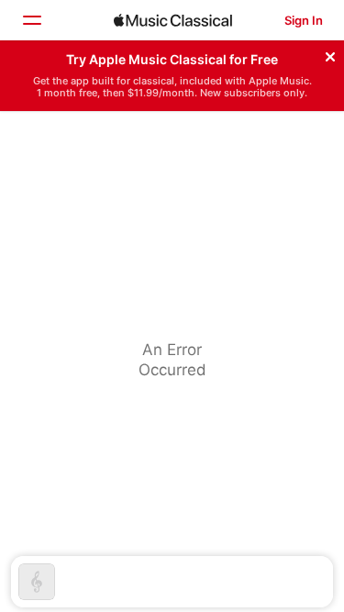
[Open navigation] (31, 20)
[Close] (330, 54)
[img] (173, 20)
